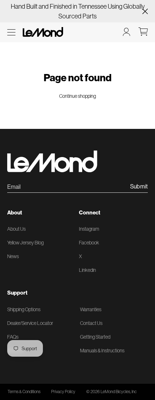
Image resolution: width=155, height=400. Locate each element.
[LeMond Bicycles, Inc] (42, 32)
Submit (139, 186)
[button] (11, 32)
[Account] (126, 32)
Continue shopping (77, 96)
